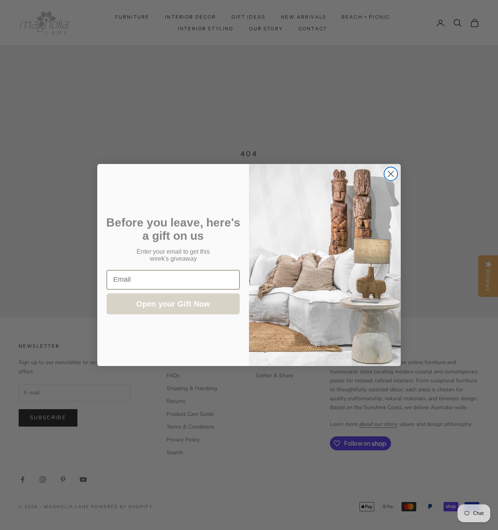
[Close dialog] (391, 174)
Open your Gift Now (173, 304)
